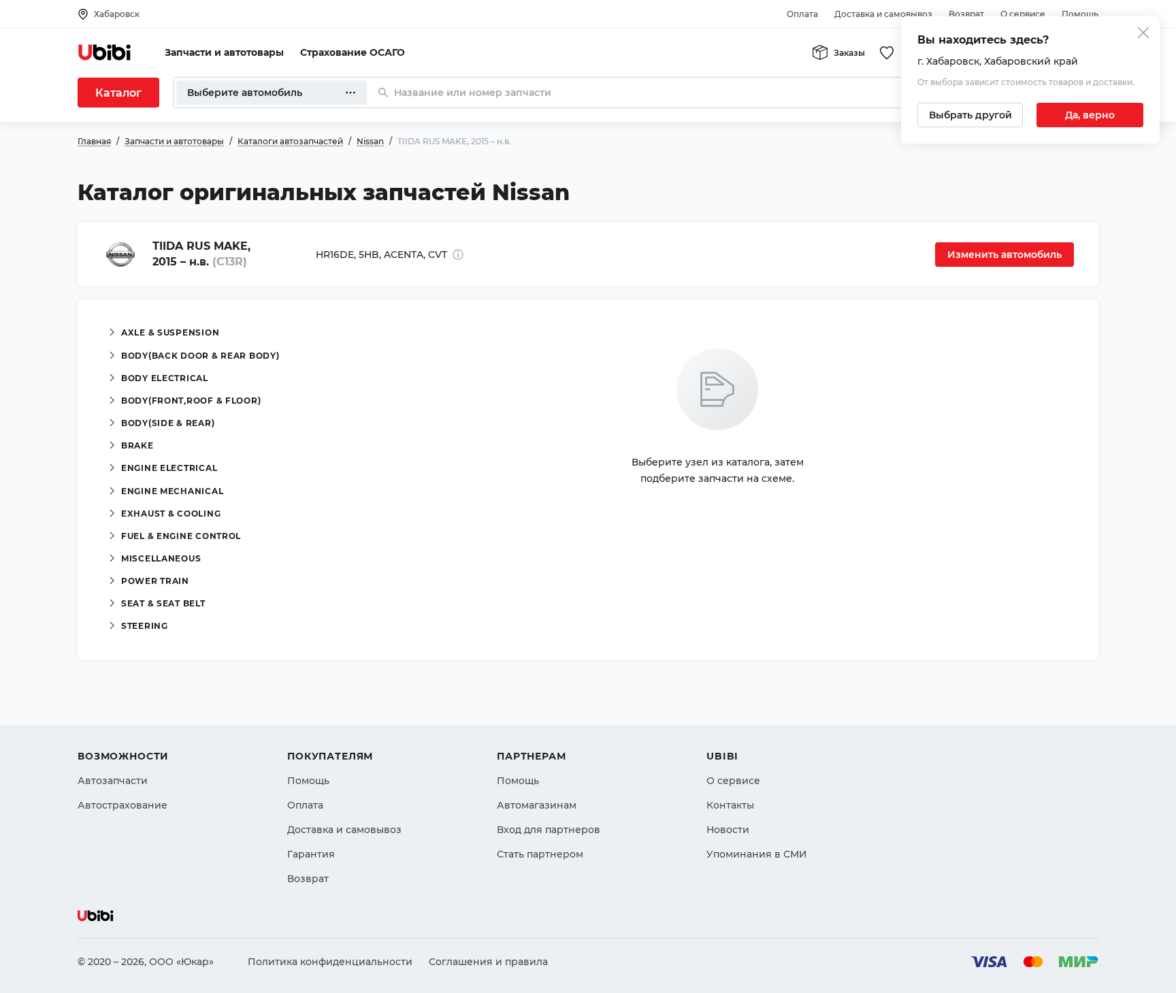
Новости (727, 830)
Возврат (966, 14)
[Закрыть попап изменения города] (1143, 34)
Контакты (730, 805)
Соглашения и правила (488, 962)
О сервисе (1022, 14)
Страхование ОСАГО (352, 52)
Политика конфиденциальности (330, 962)
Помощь (1080, 14)
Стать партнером (540, 854)
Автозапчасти (113, 781)
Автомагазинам (536, 805)
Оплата (802, 14)
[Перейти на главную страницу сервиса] (105, 52)
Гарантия (311, 854)
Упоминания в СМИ (756, 854)
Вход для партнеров (548, 830)
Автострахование (122, 805)
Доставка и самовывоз (883, 14)
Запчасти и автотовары (224, 52)
